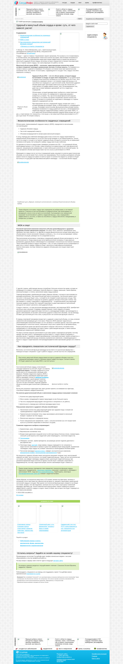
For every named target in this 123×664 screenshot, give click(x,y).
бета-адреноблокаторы (46, 472)
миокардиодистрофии (27, 452)
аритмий (34, 445)
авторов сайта (58, 560)
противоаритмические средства (29, 473)
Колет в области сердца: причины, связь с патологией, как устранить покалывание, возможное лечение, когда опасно (66, 12)
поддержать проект (61, 660)
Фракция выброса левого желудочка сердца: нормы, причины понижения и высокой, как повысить (35, 11)
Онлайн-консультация (99, 654)
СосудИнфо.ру (26, 654)
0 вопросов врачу (37, 21)
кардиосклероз (40, 451)
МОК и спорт (24, 40)
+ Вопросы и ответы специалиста (32, 46)
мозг (80, 2)
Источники (19, 495)
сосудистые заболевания (28, 648)
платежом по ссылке (33, 574)
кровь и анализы (84, 648)
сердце (72, 2)
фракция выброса (41, 377)
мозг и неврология (65, 648)
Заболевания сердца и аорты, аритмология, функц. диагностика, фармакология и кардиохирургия (32, 543)
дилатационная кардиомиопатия (46, 452)
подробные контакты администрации (66, 659)
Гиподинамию (24, 438)
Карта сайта (96, 658)
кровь (87, 2)
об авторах (31, 53)
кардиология (47, 648)
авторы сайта (60, 661)
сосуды (64, 2)
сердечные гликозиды (44, 470)
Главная (94, 656)
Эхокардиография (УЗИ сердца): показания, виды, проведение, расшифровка (95, 10)
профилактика (97, 2)
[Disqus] (48, 608)
